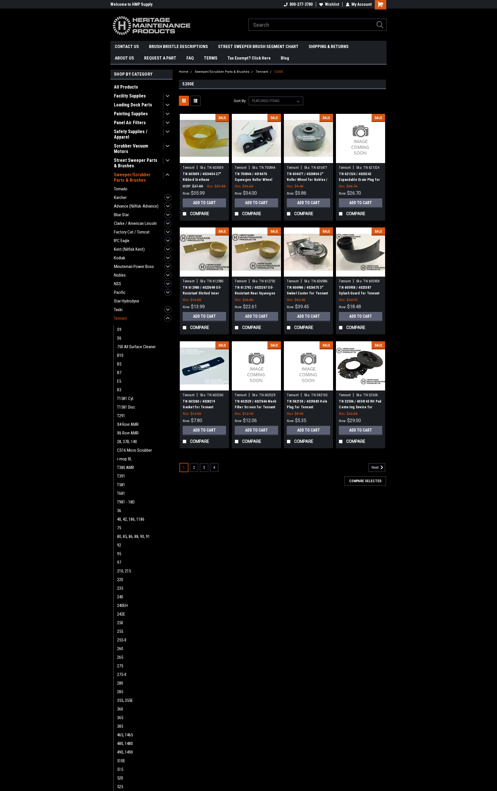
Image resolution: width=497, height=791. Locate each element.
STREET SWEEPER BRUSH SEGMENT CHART (258, 46)
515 (120, 769)
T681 (121, 493)
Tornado (120, 188)
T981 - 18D (126, 502)
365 (120, 717)
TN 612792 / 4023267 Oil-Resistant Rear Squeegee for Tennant (255, 293)
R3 (119, 389)
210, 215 (124, 571)
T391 (121, 476)
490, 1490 (125, 752)
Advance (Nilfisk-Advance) (136, 206)
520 (120, 778)
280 (120, 683)
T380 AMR (125, 467)
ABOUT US (124, 58)
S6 (119, 338)
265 (120, 657)
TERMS (210, 58)
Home (183, 72)
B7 (119, 372)
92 (119, 545)
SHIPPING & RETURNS (329, 46)
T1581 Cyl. (125, 398)
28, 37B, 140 (127, 441)
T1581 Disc (126, 407)
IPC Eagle (121, 240)
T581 (121, 484)
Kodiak (119, 258)
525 (120, 786)
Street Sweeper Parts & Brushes (135, 163)
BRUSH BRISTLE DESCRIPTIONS (178, 46)
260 (120, 648)
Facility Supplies (130, 96)
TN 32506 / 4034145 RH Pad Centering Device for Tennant (360, 407)
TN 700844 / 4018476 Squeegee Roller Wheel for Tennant (253, 179)
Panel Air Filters (130, 122)
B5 (119, 364)
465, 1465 (125, 735)
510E (121, 760)
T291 (121, 415)
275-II (121, 674)
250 (120, 622)
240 (120, 597)
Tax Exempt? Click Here (249, 58)
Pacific (119, 292)
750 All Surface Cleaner (136, 346)
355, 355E (125, 700)
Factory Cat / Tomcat (132, 232)
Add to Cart (204, 202)
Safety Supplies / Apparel (130, 134)
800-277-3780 (301, 4)
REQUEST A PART (160, 58)
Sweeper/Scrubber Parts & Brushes (132, 177)
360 (120, 709)
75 (119, 527)
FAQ (190, 58)
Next (376, 468)
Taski (118, 309)
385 (120, 726)
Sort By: (240, 101)
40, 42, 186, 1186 (130, 519)
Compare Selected (365, 481)
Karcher (120, 197)
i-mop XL (124, 458)
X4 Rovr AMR (128, 424)
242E (121, 614)
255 (120, 631)
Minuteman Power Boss (134, 266)
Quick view (204, 158)
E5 (119, 381)
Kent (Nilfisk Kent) (129, 249)
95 (119, 553)
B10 (120, 355)
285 (120, 691)
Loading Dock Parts (133, 105)
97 (119, 562)
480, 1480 (125, 743)
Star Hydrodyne (126, 301)
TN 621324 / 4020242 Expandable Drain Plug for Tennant (359, 179)
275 (120, 666)
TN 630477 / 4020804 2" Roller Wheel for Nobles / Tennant (307, 179)
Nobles (120, 275)
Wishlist (332, 4)
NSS (117, 283)
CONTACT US (127, 46)
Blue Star (121, 214)
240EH (122, 605)
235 (120, 588)
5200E (278, 72)
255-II (121, 640)
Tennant (120, 318)
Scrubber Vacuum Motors (131, 148)
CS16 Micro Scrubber (134, 450)
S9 (119, 329)
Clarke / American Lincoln (135, 223)
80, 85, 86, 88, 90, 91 (133, 536)
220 (120, 579)
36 (119, 510)
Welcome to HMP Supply (131, 4)
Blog (285, 58)
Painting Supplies (131, 113)
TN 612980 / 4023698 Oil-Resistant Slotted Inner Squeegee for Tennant (202, 293)
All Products (126, 87)
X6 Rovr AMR (128, 433)
